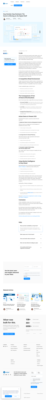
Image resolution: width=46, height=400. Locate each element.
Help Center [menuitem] (13, 361)
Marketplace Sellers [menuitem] (27, 350)
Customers (28, 1)
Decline (16, 396)
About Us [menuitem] (38, 361)
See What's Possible (18, 5)
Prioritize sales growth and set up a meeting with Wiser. (29, 216)
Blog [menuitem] (37, 350)
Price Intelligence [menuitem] (14, 346)
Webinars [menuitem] (38, 355)
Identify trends (30, 192)
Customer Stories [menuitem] (39, 346)
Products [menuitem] (12, 344)
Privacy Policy (25, 276)
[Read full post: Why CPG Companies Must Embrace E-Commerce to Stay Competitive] (9, 297)
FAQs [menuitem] (37, 354)
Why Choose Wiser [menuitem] (39, 348)
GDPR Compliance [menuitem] (27, 397)
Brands (7, 11)
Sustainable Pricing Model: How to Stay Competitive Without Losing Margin (21, 305)
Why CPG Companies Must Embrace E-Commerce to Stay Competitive (9, 305)
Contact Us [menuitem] (12, 363)
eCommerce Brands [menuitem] (27, 348)
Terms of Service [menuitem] (40, 393)
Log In (12, 5)
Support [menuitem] (12, 359)
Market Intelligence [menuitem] (14, 348)
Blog (4, 11)
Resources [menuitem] (38, 344)
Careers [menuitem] (38, 363)
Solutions (17, 1)
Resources (22, 1)
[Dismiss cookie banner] (18, 389)
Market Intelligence (22, 166)
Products (12, 1)
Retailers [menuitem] (25, 346)
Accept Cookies (8, 396)
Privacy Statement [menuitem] (27, 393)
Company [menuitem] (38, 359)
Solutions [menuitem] (25, 344)
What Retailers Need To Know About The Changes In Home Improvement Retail (35, 305)
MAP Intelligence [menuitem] (14, 350)
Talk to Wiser (10, 64)
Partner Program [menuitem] (40, 365)
